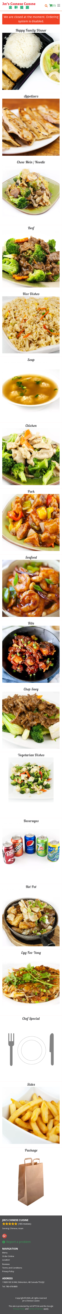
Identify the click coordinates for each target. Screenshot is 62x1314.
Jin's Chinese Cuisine (15, 1220)
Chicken (31, 425)
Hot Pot (31, 886)
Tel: (10, 1286)
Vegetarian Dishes (31, 755)
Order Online (8, 1256)
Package (31, 1150)
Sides (31, 1084)
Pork (31, 491)
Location (6, 1259)
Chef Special (31, 1018)
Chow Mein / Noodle (31, 162)
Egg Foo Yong (31, 952)
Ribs (31, 623)
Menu (5, 1252)
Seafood (31, 557)
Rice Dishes (31, 294)
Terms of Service (36, 1309)
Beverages (31, 821)
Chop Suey (31, 689)
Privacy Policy (8, 1271)
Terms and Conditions (12, 1267)
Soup (31, 359)
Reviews (6, 1264)
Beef (31, 228)
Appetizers (31, 96)
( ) (54, 5)
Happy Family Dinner (30, 30)
